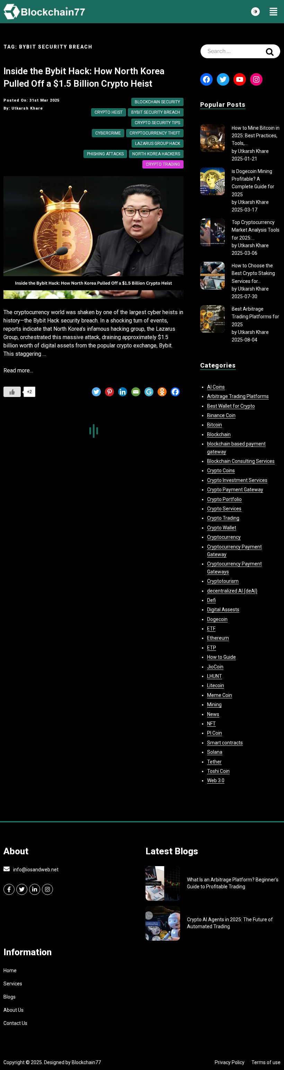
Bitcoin (214, 425)
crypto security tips (157, 122)
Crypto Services (224, 508)
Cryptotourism (223, 581)
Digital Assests (223, 609)
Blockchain (219, 434)
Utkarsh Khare (253, 151)
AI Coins (216, 387)
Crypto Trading (163, 164)
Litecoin (215, 685)
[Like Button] (12, 392)
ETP (211, 647)
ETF (211, 628)
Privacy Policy (230, 1062)
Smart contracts (225, 742)
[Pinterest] (109, 391)
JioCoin (215, 667)
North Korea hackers (156, 154)
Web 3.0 (215, 780)
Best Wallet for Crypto (231, 406)
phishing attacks (105, 154)
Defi (211, 600)
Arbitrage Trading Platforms (238, 396)
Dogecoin (217, 619)
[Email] (135, 391)
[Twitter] (96, 391)
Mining (214, 704)
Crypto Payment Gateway (235, 489)
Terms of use (266, 1062)
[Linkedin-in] (34, 889)
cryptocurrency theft (155, 133)
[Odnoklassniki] (162, 391)
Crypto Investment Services (237, 480)
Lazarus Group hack (157, 143)
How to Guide (221, 657)
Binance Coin (221, 415)
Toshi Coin (218, 771)
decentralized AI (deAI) (232, 591)
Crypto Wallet (221, 527)
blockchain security (157, 102)
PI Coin (214, 733)
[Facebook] (175, 391)
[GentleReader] (148, 391)
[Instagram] (256, 79)
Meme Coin (219, 695)
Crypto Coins (221, 470)
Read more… (18, 370)
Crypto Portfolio (224, 499)
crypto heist (109, 112)
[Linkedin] (122, 391)
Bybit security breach (155, 112)
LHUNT (214, 676)
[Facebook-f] (9, 889)
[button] (274, 12)
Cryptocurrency (224, 537)
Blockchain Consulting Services (241, 461)
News (213, 714)
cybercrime (108, 133)
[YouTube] (239, 79)
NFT (211, 723)
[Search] (269, 51)
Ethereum (218, 638)
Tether (214, 762)
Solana (214, 752)
